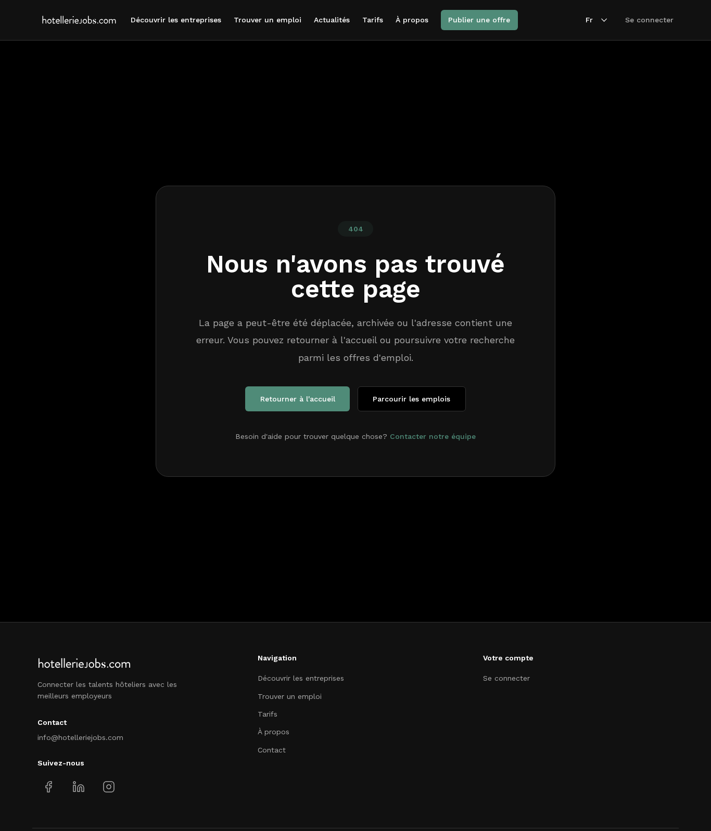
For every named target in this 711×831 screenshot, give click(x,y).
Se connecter (649, 20)
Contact (272, 750)
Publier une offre (479, 20)
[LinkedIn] (78, 787)
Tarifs (372, 20)
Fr (589, 20)
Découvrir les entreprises (176, 20)
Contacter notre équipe (433, 436)
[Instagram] (108, 787)
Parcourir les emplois (411, 399)
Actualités (332, 20)
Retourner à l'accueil (297, 399)
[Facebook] (48, 787)
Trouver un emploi (267, 20)
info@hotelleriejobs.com (80, 737)
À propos (412, 20)
